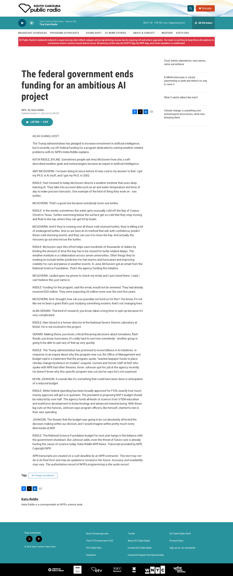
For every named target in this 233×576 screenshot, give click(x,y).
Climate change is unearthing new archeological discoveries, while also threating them (184, 114)
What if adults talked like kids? (181, 97)
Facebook (91, 555)
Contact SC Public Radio (140, 548)
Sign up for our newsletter (183, 548)
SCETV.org (182, 33)
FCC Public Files (93, 548)
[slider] (36, 23)
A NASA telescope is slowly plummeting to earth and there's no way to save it (185, 81)
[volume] (31, 23)
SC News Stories (115, 33)
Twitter (131, 533)
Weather (167, 33)
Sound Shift (94, 33)
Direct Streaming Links (97, 533)
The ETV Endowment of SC (99, 541)
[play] (22, 23)
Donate (207, 8)
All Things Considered (43, 475)
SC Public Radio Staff (180, 533)
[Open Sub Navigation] (81, 33)
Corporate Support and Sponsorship (146, 555)
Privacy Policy (176, 541)
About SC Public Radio (139, 541)
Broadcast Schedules (32, 33)
